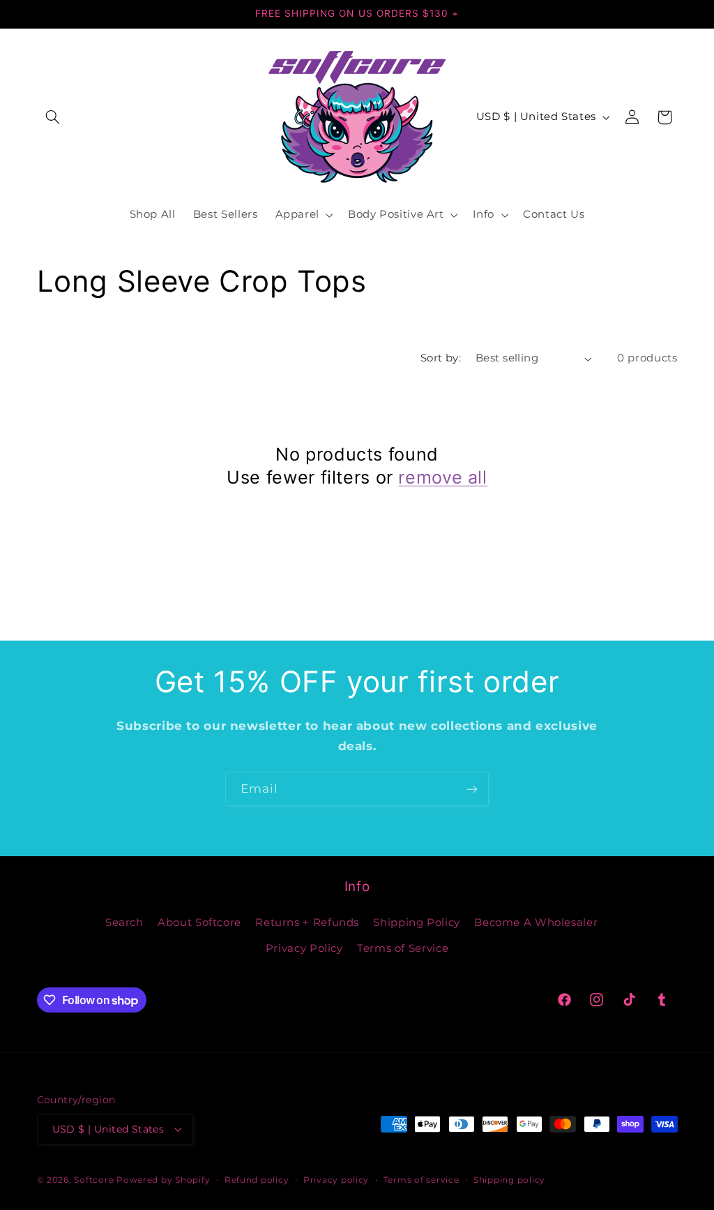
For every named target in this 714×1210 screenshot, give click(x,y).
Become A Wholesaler (536, 922)
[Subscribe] (472, 789)
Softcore (94, 1180)
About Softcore (199, 922)
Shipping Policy (416, 922)
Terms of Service (402, 948)
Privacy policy (336, 1180)
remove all (442, 477)
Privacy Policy (304, 948)
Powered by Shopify (163, 1180)
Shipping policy (509, 1180)
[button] (53, 117)
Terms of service (421, 1180)
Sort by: (440, 358)
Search (124, 922)
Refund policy (257, 1180)
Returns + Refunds (307, 922)
